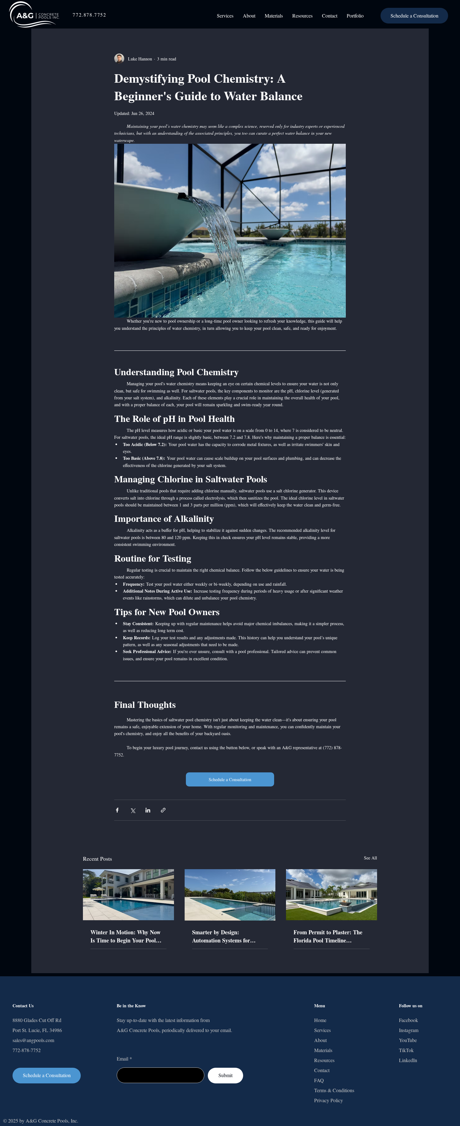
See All (370, 858)
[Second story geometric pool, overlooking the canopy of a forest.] (230, 895)
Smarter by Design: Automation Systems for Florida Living (221, 936)
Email (122, 1058)
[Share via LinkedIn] (148, 810)
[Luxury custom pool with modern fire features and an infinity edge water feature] (331, 894)
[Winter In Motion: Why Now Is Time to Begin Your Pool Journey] (128, 894)
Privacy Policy (328, 1100)
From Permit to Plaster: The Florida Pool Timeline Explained (328, 936)
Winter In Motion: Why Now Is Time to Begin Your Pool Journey (125, 936)
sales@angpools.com (33, 1040)
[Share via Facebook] (117, 810)
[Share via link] (163, 810)
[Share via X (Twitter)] (132, 810)
